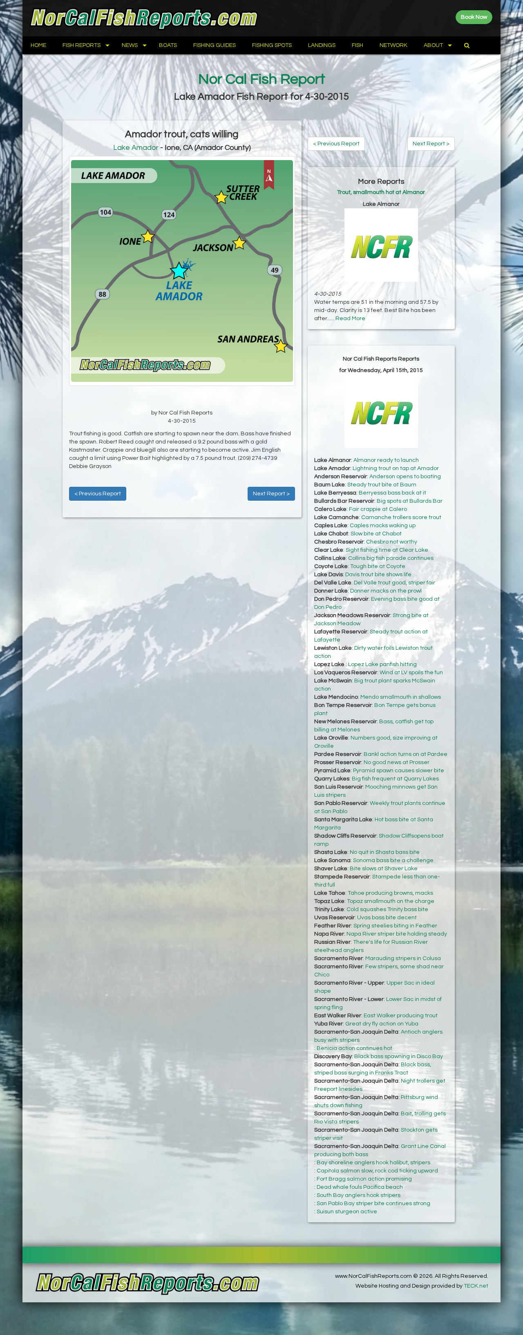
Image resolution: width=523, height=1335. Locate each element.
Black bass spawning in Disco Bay (398, 1056)
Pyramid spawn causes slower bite (398, 770)
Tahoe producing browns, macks (390, 893)
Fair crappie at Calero (378, 509)
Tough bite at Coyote (377, 566)
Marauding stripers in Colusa (403, 958)
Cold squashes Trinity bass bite (387, 909)
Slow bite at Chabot (376, 534)
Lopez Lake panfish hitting (382, 664)
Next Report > (271, 494)
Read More (350, 318)
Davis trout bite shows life (378, 574)
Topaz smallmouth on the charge (390, 901)
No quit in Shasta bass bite (385, 852)
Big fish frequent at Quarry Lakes (395, 779)
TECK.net (476, 1286)
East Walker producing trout (401, 1016)
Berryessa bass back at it (392, 493)
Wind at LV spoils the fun (411, 672)
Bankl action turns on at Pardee (405, 754)
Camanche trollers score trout (401, 517)
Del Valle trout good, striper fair (394, 583)
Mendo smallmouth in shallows (400, 697)
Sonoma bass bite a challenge (393, 860)
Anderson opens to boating (405, 476)
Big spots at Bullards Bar (410, 501)
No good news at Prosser (396, 762)
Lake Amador (136, 148)
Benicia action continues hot (354, 1048)
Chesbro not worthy (391, 542)
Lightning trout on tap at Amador (396, 468)
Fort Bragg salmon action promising (364, 1179)
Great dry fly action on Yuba (381, 1024)
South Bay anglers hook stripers (358, 1195)
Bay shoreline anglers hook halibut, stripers (373, 1163)
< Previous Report (97, 494)
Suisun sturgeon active (347, 1212)
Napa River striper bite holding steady (396, 934)
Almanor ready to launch (386, 460)
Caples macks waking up (383, 525)
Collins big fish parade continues (391, 558)
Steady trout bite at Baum (381, 485)
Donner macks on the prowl (386, 591)
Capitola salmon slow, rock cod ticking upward (377, 1171)
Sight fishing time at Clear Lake (387, 550)
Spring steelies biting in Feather (395, 926)
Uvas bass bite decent (387, 917)
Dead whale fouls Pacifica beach (360, 1187)
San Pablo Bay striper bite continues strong (373, 1203)
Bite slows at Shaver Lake (384, 868)
